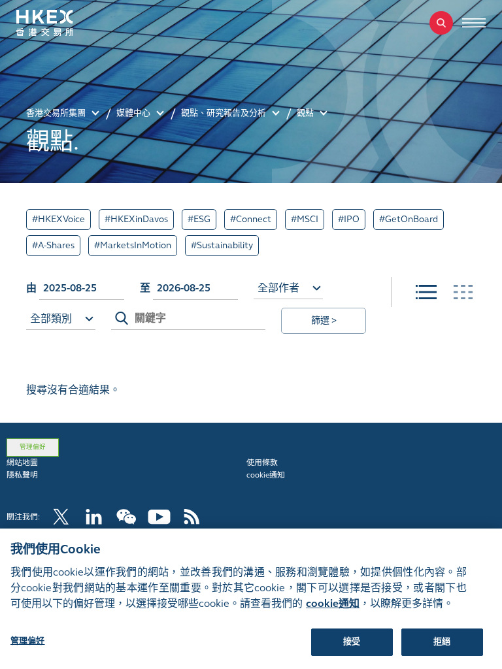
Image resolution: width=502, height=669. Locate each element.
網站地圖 (22, 462)
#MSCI (304, 219)
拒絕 (441, 641)
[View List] (426, 292)
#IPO (349, 219)
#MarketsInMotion (132, 245)
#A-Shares (53, 245)
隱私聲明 (22, 475)
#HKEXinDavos (136, 219)
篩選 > (324, 320)
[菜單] (474, 23)
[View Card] (462, 292)
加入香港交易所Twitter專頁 (61, 516)
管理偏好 (33, 447)
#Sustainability (222, 245)
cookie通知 (265, 475)
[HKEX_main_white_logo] (58, 23)
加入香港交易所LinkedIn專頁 (93, 516)
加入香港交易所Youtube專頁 (159, 516)
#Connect (250, 219)
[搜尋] (441, 23)
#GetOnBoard (408, 219)
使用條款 (262, 462)
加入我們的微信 (126, 516)
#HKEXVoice (58, 219)
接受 (351, 641)
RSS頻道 (191, 516)
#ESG (199, 219)
